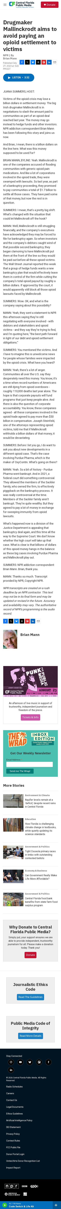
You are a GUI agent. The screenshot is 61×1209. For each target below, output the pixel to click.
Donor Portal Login (15, 1154)
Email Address (14, 759)
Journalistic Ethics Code (30, 987)
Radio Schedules (14, 1087)
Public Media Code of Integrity (30, 1026)
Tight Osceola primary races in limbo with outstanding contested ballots (40, 855)
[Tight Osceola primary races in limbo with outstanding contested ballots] (13, 852)
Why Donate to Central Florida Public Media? (30, 929)
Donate (51, 4)
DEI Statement (13, 1127)
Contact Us (11, 1100)
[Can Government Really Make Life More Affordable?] (13, 876)
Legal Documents (14, 1107)
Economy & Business (36, 870)
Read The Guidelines (30, 997)
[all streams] (57, 1205)
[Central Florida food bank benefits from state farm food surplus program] (13, 899)
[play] (5, 1205)
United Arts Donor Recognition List (23, 1161)
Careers (10, 1093)
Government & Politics (37, 846)
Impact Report (13, 1168)
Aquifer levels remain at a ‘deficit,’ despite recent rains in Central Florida (40, 803)
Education (30, 819)
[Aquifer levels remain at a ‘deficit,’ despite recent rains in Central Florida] (13, 801)
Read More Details (30, 1035)
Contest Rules (13, 1141)
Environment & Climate (37, 795)
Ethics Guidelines (14, 1114)
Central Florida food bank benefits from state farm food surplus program (41, 902)
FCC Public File (13, 1147)
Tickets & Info (30, 717)
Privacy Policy (13, 1134)
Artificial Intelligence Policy (19, 1120)
